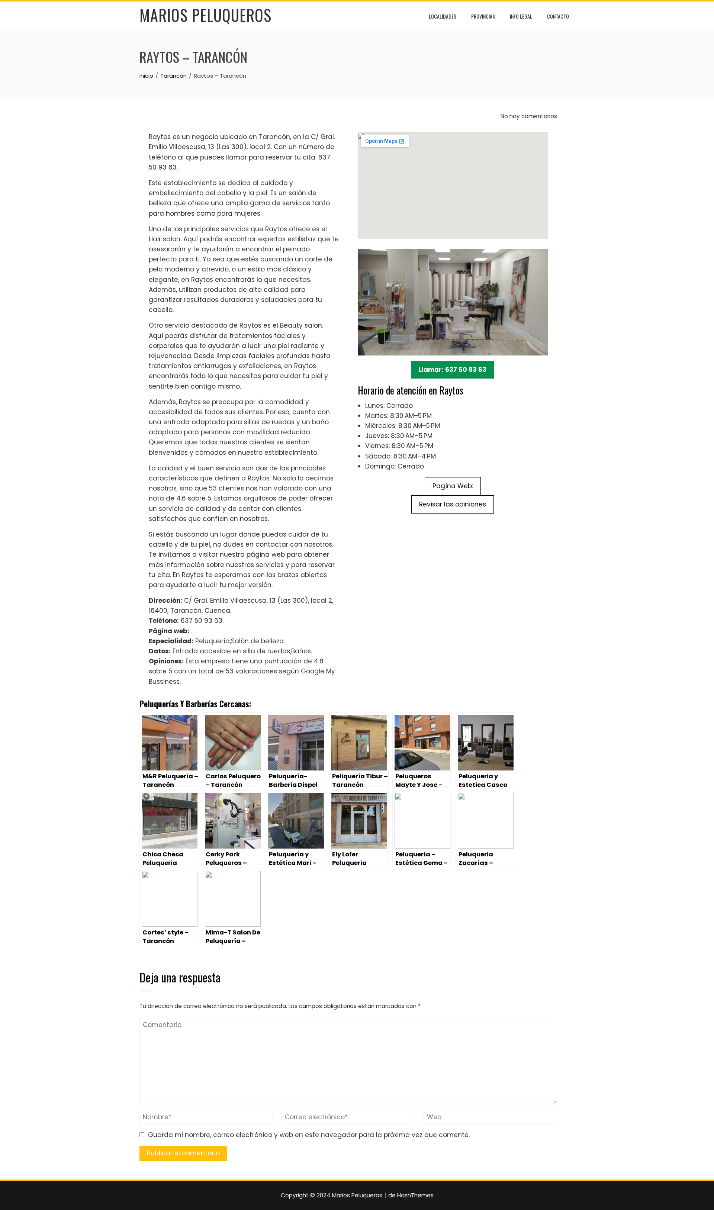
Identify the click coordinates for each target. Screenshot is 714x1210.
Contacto (558, 16)
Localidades (442, 16)
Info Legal (521, 16)
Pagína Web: (452, 486)
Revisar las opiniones (452, 504)
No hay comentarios (528, 116)
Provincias (483, 16)
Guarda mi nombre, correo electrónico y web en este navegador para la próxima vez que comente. (309, 1134)
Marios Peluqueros (205, 14)
